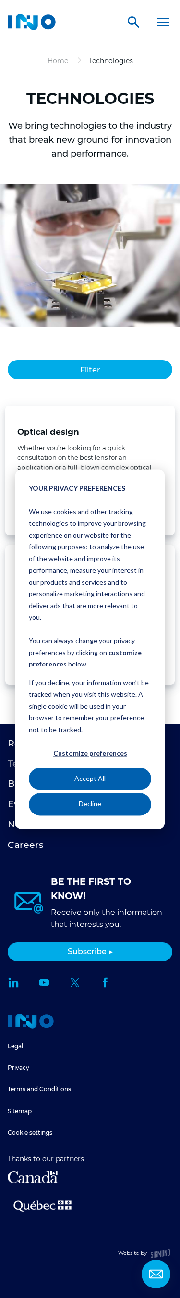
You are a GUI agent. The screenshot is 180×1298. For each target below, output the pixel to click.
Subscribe (87, 951)
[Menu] (163, 22)
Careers (26, 844)
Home (31, 1021)
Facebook (105, 982)
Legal (15, 1046)
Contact (156, 1274)
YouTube (44, 982)
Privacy (18, 1067)
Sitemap (20, 1111)
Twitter (75, 982)
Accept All (90, 779)
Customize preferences (90, 753)
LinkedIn (13, 982)
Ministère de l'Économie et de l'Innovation (42, 1205)
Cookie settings (30, 1132)
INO (32, 22)
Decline (90, 804)
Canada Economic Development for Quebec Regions (33, 1177)
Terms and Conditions (39, 1089)
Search (133, 22)
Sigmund (160, 1253)
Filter (90, 369)
